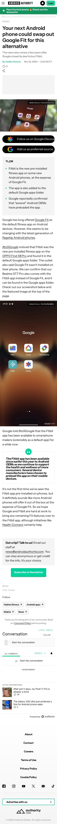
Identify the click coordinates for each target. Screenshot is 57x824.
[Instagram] (13, 786)
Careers (28, 751)
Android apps (35, 604)
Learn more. (51, 17)
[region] (28, 674)
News (5, 586)
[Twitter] (33, 786)
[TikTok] (53, 786)
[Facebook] (4, 786)
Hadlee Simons (13, 61)
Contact (28, 742)
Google (11, 590)
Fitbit (4, 590)
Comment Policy (22, 623)
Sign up (49, 630)
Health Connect (12, 525)
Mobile (6, 21)
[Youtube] (23, 786)
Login (51, 3)
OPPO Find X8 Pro (14, 256)
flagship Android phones (18, 237)
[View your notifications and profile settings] (51, 653)
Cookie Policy (28, 777)
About (28, 734)
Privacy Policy (28, 768)
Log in (41, 630)
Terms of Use (28, 760)
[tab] (11, 653)
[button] (28, 3)
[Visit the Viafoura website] (48, 716)
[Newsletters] (43, 786)
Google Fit (42, 220)
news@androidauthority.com (25, 551)
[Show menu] (3, 3)
